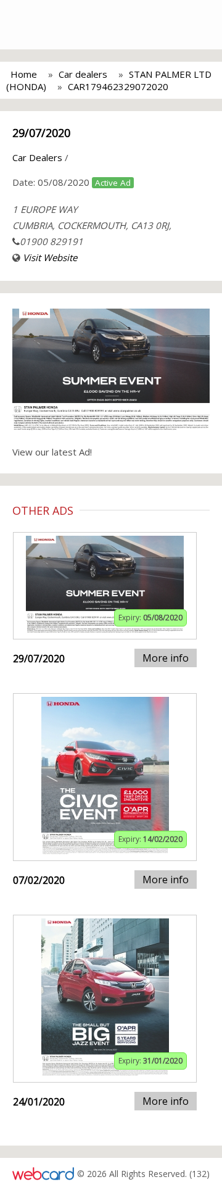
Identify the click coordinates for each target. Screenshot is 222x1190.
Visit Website (50, 257)
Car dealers (83, 74)
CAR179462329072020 (118, 86)
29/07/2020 (41, 132)
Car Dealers (37, 157)
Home (23, 74)
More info (165, 658)
